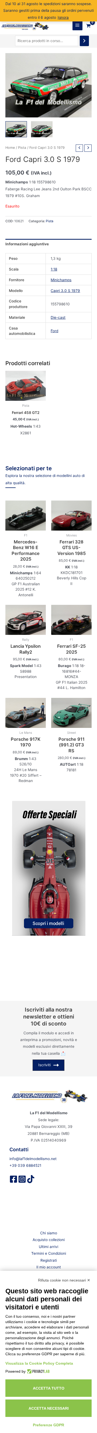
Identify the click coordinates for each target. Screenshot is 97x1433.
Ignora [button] (63, 17)
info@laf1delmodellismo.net (33, 1159)
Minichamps (61, 280)
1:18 (54, 269)
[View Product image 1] (16, 129)
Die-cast (58, 317)
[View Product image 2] (42, 129)
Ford (54, 331)
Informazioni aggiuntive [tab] (27, 244)
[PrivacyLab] (38, 1371)
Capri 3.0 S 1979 (65, 290)
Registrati (48, 1260)
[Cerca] (84, 41)
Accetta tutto (48, 1388)
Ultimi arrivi (48, 1247)
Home (10, 148)
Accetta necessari (49, 1408)
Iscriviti (44, 1065)
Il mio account (48, 1267)
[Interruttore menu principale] (77, 25)
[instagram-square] (22, 1179)
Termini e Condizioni (48, 1253)
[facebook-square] (13, 1179)
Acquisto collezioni (49, 1240)
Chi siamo (48, 1233)
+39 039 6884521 (25, 1165)
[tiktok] (31, 1179)
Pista (22, 148)
